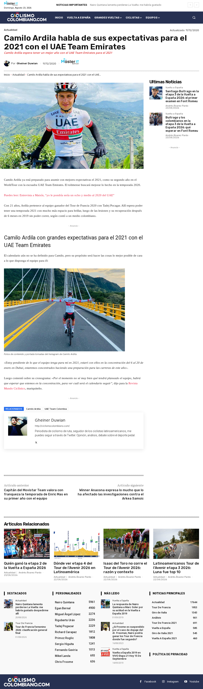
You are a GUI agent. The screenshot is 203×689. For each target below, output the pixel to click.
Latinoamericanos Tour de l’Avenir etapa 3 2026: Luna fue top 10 (176, 567)
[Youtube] (185, 681)
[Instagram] (163, 681)
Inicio (7, 74)
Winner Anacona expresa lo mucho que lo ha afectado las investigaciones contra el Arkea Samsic (111, 494)
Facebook (150, 681)
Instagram (173, 681)
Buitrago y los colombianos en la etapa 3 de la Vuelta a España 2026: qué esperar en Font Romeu (182, 124)
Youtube (194, 681)
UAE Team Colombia (56, 408)
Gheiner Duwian (27, 63)
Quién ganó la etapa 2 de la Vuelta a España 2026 (25, 565)
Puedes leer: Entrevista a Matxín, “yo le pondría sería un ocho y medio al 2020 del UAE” (59, 195)
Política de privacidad (170, 654)
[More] (69, 462)
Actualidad (10, 30)
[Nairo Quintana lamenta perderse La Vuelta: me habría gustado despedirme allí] (8, 603)
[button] (194, 17)
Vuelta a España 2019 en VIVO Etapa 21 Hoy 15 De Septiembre (126, 655)
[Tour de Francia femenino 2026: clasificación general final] (8, 626)
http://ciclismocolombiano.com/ (52, 425)
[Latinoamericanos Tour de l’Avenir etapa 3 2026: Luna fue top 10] (176, 544)
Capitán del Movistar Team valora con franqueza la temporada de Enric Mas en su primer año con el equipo (36, 494)
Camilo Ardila (33, 408)
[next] (196, 4)
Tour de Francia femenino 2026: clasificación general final (31, 629)
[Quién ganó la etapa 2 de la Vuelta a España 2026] (27, 544)
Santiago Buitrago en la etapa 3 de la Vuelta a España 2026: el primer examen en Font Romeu (182, 96)
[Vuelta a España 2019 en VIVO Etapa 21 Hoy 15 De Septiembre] (105, 652)
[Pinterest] (51, 462)
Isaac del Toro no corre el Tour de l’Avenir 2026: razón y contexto (125, 567)
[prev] (190, 4)
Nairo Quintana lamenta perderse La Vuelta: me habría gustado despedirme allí (31, 609)
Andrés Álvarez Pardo (177, 106)
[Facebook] (32, 462)
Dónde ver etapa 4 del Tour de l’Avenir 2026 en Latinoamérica (74, 567)
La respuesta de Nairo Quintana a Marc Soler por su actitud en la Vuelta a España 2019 (127, 609)
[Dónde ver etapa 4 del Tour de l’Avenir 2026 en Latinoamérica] (77, 544)
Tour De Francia (24, 623)
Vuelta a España (174, 87)
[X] (36, 441)
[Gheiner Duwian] (7, 63)
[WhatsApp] (60, 462)
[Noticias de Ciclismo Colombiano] (27, 17)
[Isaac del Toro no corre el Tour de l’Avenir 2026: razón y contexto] (126, 544)
